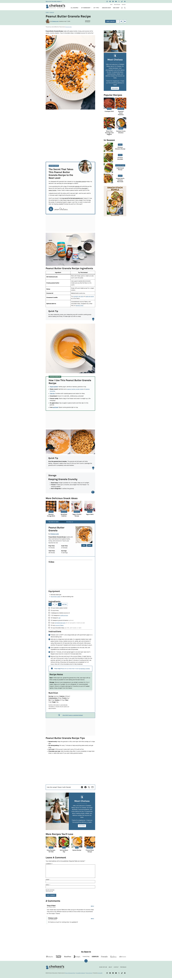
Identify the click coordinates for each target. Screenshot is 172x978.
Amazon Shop (106, 7)
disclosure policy (68, 26)
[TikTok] (121, 1)
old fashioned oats (60, 623)
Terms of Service (89, 972)
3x (56, 604)
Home (47, 12)
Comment (49, 863)
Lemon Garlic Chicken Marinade (120, 180)
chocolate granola (81, 181)
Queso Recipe (76, 850)
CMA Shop (116, 7)
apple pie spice (89, 296)
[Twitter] (118, 1)
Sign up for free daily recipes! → (54, 1)
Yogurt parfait (54, 386)
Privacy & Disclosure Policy (70, 972)
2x (53, 604)
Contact (116, 967)
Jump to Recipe (110, 21)
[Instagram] (107, 1)
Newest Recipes (117, 4)
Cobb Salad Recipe (120, 168)
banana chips (79, 305)
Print (89, 545)
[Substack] (124, 1)
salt (59, 618)
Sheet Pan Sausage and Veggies (109, 132)
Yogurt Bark (90, 514)
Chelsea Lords (55, 21)
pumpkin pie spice (78, 296)
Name (48, 879)
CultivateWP (100, 972)
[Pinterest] (110, 1)
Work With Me (103, 967)
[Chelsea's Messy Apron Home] (55, 6)
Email (48, 884)
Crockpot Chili (109, 111)
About (111, 4)
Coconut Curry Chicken (120, 131)
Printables (123, 967)
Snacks (52, 12)
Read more (82, 825)
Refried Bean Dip (64, 851)
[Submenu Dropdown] (91, 7)
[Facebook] (113, 1)
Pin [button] (84, 545)
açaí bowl (55, 407)
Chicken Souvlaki (120, 158)
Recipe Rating (50, 890)
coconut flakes (59, 625)
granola (77, 186)
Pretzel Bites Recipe (90, 851)
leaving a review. (85, 668)
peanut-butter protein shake (75, 389)
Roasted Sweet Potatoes (121, 113)
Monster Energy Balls (51, 515)
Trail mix (52, 393)
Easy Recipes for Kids (51, 851)
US (60, 604)
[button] (85, 20)
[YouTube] (115, 1)
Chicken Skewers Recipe (120, 148)
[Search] (124, 7)
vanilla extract (64, 615)
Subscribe (124, 4)
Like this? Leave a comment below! (73, 715)
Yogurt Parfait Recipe (76, 515)
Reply (92, 906)
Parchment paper (56, 596)
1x (50, 604)
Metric (64, 604)
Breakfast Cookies (64, 515)
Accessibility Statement (80, 972)
